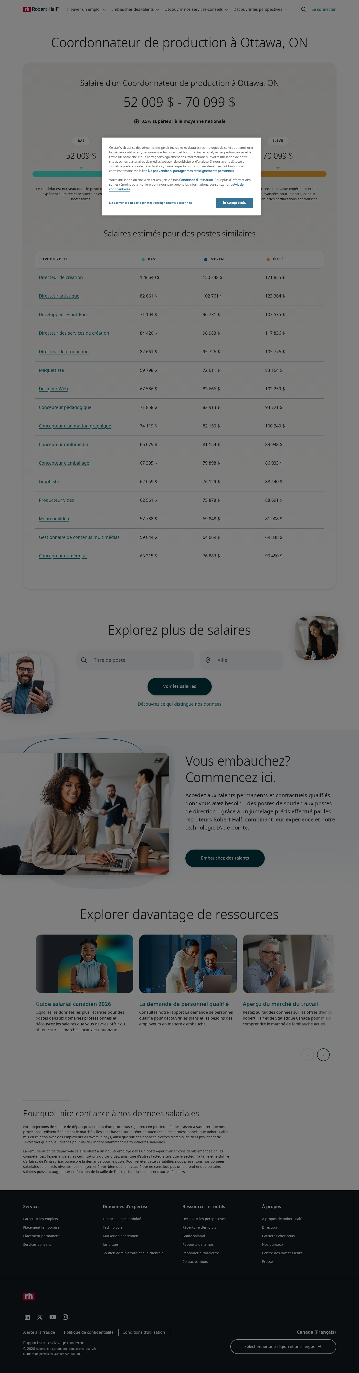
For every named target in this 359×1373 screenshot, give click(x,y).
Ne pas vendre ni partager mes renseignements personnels (191, 171)
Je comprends (234, 202)
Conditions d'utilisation (196, 180)
